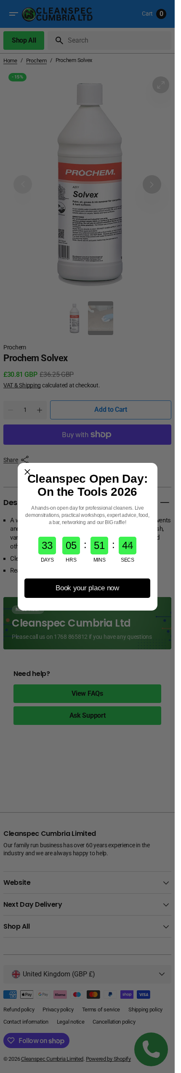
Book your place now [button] (87, 588)
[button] (27, 472)
